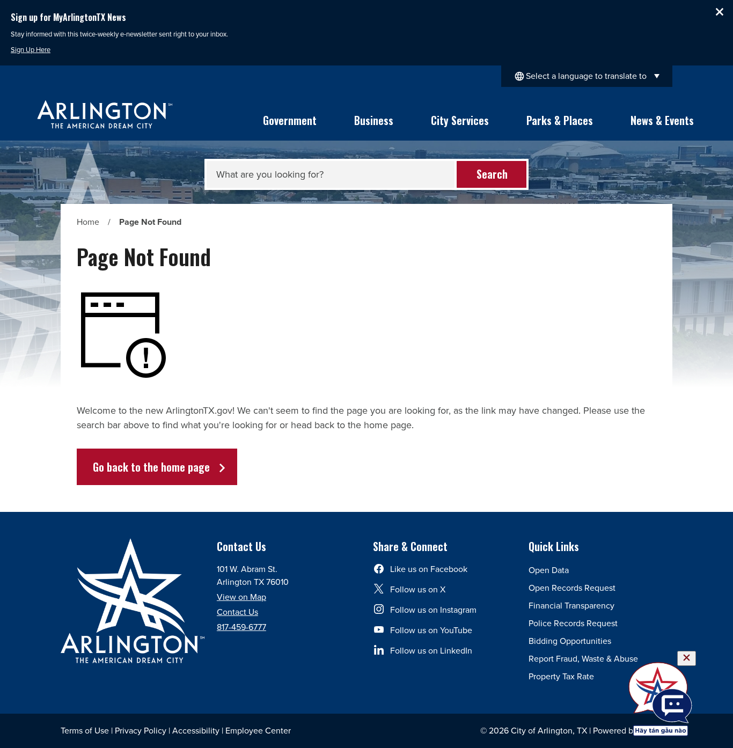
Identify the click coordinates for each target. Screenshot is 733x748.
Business (373, 120)
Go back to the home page (151, 467)
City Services (460, 120)
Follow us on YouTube (431, 630)
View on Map (241, 597)
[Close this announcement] (720, 12)
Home (88, 222)
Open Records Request (572, 588)
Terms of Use (85, 730)
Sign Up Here (30, 50)
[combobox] (586, 76)
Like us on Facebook (428, 569)
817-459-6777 (241, 627)
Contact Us (237, 612)
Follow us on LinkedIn (431, 650)
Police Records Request (573, 623)
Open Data (549, 570)
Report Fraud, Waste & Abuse (583, 658)
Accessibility (195, 730)
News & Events (662, 120)
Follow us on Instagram (433, 610)
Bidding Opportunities (570, 641)
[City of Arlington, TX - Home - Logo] (104, 114)
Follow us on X (417, 589)
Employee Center (258, 730)
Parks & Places (559, 120)
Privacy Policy (140, 730)
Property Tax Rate (561, 676)
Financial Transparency (571, 605)
